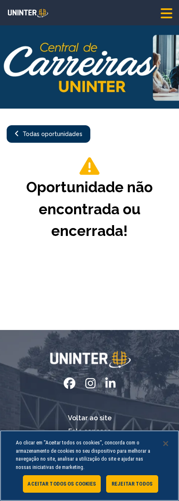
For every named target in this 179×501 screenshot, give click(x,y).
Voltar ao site (90, 418)
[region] (89, 465)
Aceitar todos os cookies (61, 484)
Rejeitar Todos (132, 484)
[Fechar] (166, 443)
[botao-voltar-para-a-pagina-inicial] (89, 12)
